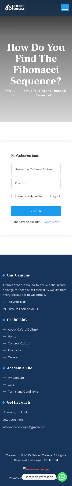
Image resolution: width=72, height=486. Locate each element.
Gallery (13, 357)
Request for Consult (23, 309)
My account (16, 378)
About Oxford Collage (23, 329)
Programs (14, 350)
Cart (11, 385)
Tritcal (53, 460)
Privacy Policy (18, 478)
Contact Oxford (19, 343)
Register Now (52, 222)
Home (12, 336)
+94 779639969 (13, 420)
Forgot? (55, 196)
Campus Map (17, 302)
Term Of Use (40, 478)
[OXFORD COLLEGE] (21, 7)
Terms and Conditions (23, 391)
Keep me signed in (30, 196)
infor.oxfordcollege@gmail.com (24, 427)
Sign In (36, 210)
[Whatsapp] (62, 477)
